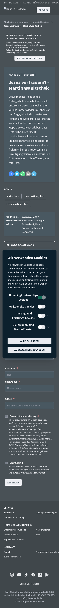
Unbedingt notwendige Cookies (23, 297)
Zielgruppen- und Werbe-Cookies (23, 327)
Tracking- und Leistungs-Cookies (23, 316)
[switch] (41, 297)
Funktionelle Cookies (21, 306)
